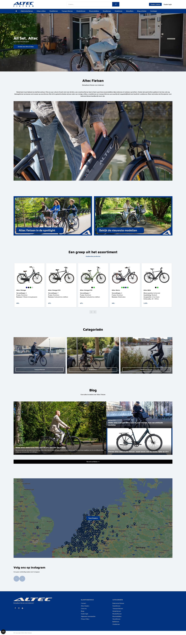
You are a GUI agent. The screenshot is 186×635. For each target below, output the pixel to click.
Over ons (84, 608)
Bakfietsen (115, 621)
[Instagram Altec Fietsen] (19, 608)
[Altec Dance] (61, 275)
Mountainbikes (94, 11)
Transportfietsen (67, 11)
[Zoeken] (115, 4)
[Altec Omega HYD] (157, 275)
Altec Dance (52, 290)
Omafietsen (118, 11)
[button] (16, 579)
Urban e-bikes (41, 11)
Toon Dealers (93, 518)
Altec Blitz (20, 290)
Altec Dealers (85, 606)
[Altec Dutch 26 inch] (93, 275)
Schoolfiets (129, 11)
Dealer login (84, 614)
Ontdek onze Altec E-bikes (26, 46)
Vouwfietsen (107, 11)
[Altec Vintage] (125, 275)
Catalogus (153, 11)
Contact (83, 603)
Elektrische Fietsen (118, 603)
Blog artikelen (141, 11)
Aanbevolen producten (93, 256)
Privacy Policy (85, 619)
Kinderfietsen (81, 11)
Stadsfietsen (54, 11)
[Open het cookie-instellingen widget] (3, 631)
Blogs (82, 611)
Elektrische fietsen (27, 11)
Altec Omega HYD (149, 290)
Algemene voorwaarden (88, 616)
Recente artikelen (92, 461)
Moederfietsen (117, 614)
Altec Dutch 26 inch (86, 290)
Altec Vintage (116, 290)
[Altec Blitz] (29, 275)
